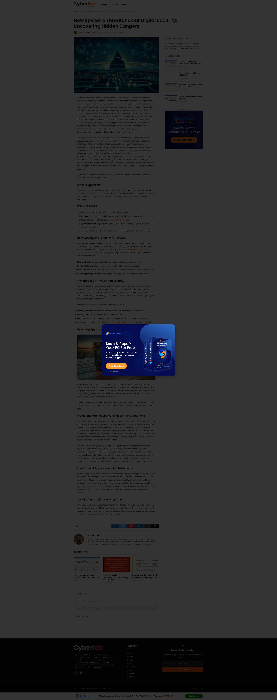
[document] (138, 350)
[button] (172, 327)
